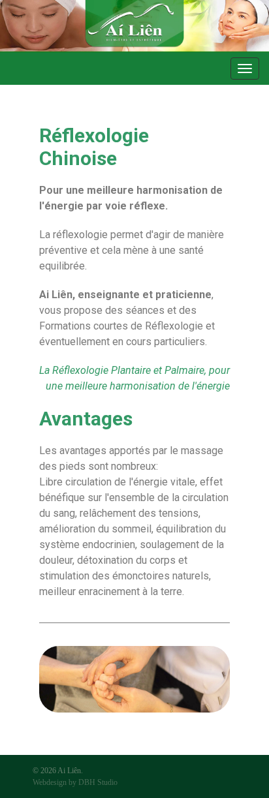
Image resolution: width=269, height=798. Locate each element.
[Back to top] (239, 768)
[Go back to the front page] (134, 26)
